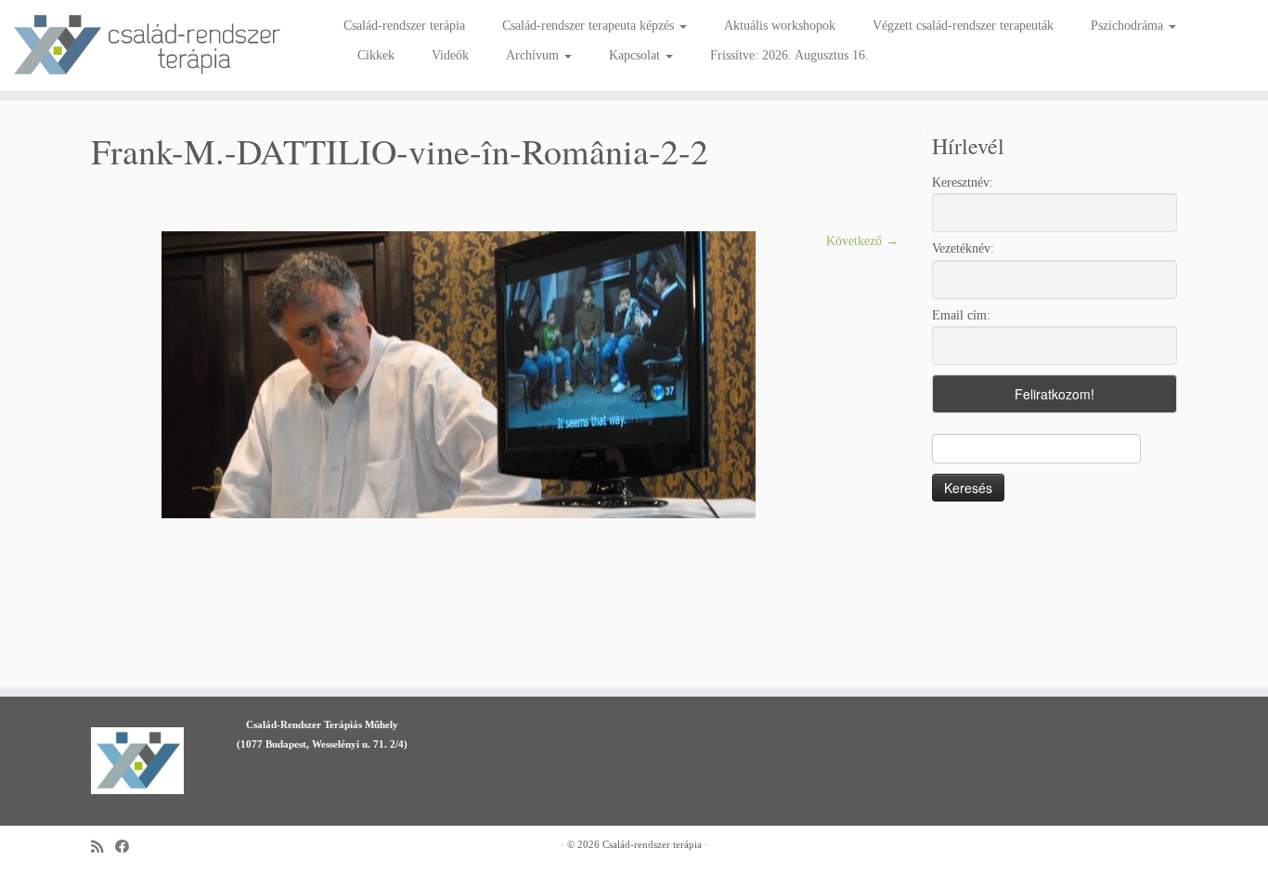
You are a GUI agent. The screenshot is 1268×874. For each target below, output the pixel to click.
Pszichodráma (1129, 26)
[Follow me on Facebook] (128, 846)
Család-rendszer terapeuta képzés (590, 26)
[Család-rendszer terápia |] (146, 45)
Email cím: (961, 315)
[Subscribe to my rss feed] (103, 846)
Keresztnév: (962, 182)
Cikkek (376, 55)
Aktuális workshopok (779, 26)
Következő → (862, 241)
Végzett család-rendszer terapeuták (963, 26)
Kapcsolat (636, 55)
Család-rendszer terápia (404, 26)
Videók (450, 55)
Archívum (534, 55)
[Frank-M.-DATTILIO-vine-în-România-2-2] (459, 374)
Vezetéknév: (963, 248)
